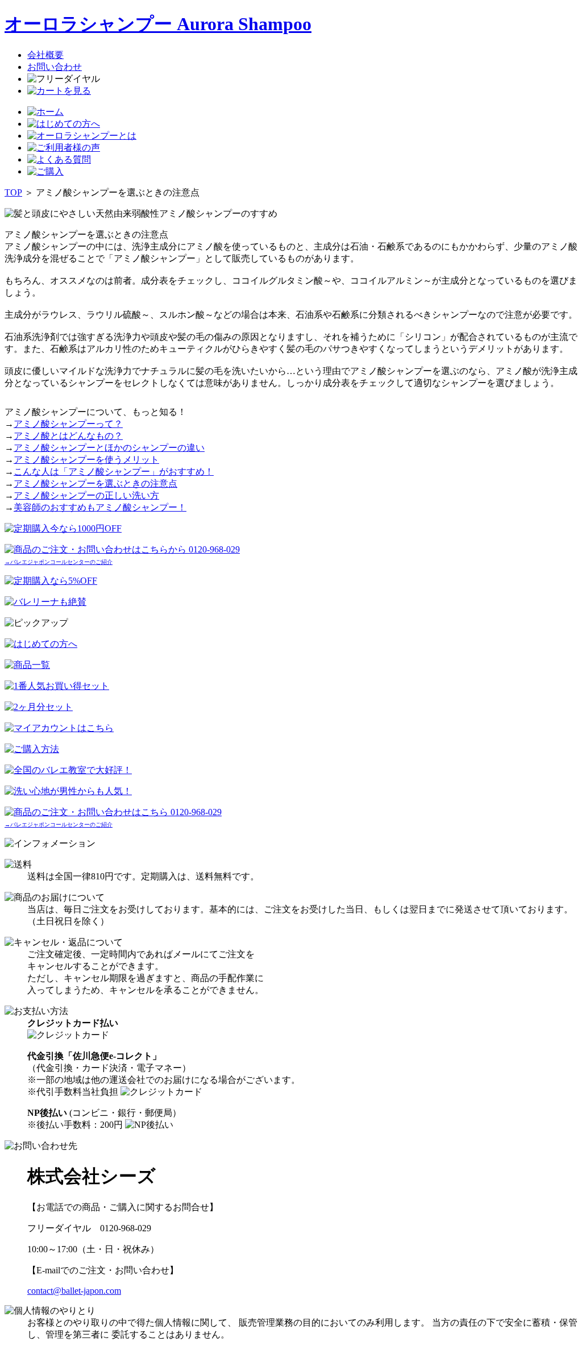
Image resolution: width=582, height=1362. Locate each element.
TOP (13, 192)
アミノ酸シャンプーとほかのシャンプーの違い (109, 447)
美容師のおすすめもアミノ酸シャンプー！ (100, 507)
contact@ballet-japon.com (74, 1290)
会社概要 (45, 55)
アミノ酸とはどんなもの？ (68, 436)
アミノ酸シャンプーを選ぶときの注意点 (95, 483)
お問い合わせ (54, 67)
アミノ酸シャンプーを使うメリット (86, 459)
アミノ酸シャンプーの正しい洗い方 (86, 495)
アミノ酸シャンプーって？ (68, 424)
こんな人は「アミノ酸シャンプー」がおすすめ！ (114, 471)
